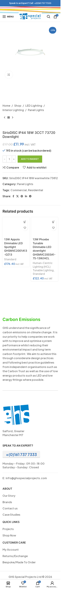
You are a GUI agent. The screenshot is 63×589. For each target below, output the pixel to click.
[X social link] (17, 196)
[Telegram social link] (30, 196)
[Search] (48, 16)
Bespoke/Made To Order (19, 562)
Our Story (9, 495)
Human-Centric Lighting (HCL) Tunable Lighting (43, 266)
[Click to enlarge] (9, 74)
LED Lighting (33, 105)
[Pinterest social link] (22, 196)
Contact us (10, 508)
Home (6, 105)
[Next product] (13, 118)
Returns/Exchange (15, 556)
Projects (8, 529)
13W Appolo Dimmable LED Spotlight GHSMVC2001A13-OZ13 (15, 247)
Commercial (19, 190)
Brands (7, 502)
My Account (11, 549)
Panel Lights (36, 110)
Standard (10, 259)
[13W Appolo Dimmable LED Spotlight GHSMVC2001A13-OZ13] (16, 226)
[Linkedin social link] (26, 196)
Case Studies (11, 514)
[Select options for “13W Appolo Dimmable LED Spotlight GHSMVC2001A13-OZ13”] (25, 222)
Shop (17, 105)
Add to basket (30, 159)
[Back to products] (9, 118)
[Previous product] (5, 118)
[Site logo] (30, 16)
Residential (35, 190)
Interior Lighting (13, 110)
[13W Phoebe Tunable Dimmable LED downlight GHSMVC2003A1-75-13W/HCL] (44, 226)
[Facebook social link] (13, 196)
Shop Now (9, 535)
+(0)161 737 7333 (42, 3)
